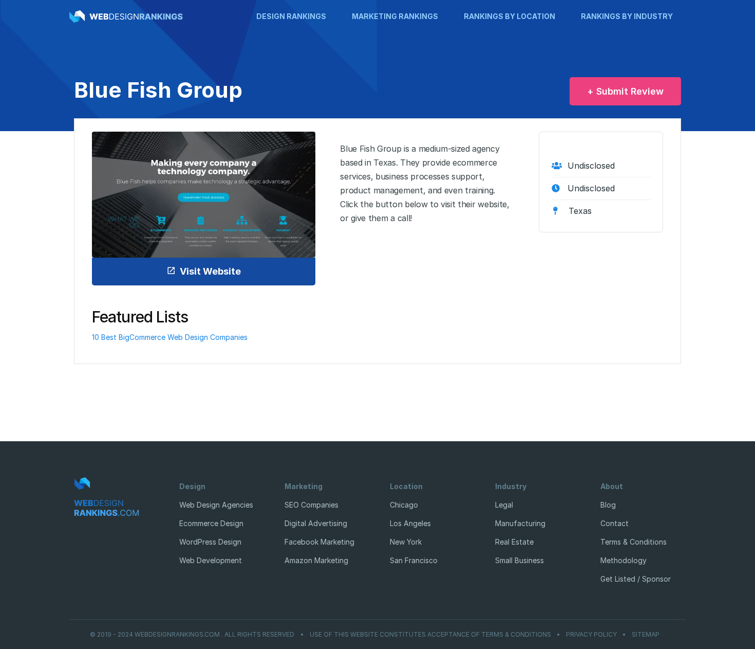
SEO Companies (311, 504)
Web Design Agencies (216, 504)
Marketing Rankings (395, 16)
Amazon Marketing (316, 560)
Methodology (623, 560)
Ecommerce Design (211, 523)
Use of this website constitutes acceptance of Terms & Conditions (430, 635)
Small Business (519, 560)
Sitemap (645, 635)
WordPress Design (210, 541)
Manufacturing (520, 523)
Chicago (404, 504)
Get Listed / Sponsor (635, 578)
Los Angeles (410, 523)
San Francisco (414, 560)
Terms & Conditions (633, 541)
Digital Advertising (316, 523)
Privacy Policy (591, 635)
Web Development (210, 560)
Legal (504, 504)
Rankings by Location (509, 16)
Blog (608, 504)
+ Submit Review (625, 91)
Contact (614, 523)
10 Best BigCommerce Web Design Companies (170, 337)
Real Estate (514, 541)
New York (406, 541)
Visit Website (210, 271)
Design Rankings (291, 16)
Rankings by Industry (627, 16)
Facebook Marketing (319, 541)
